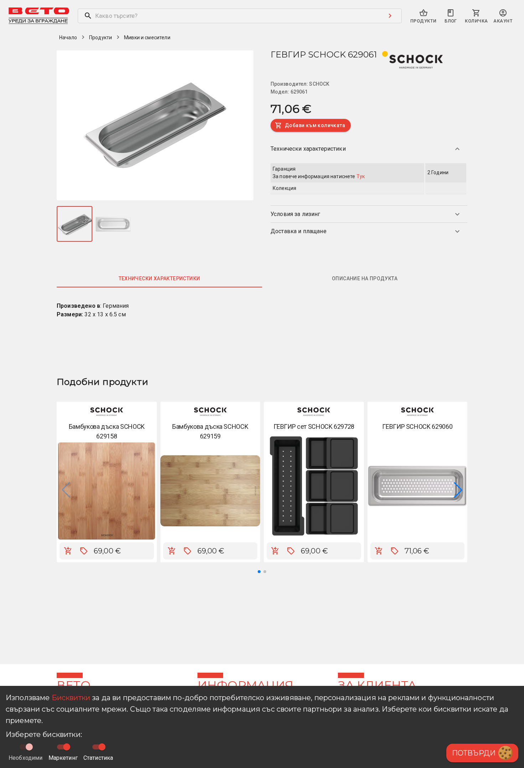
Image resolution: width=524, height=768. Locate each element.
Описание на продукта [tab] (364, 278)
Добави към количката (315, 125)
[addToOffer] (84, 551)
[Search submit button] (390, 15)
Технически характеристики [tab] (159, 278)
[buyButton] (68, 551)
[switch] (66, 747)
